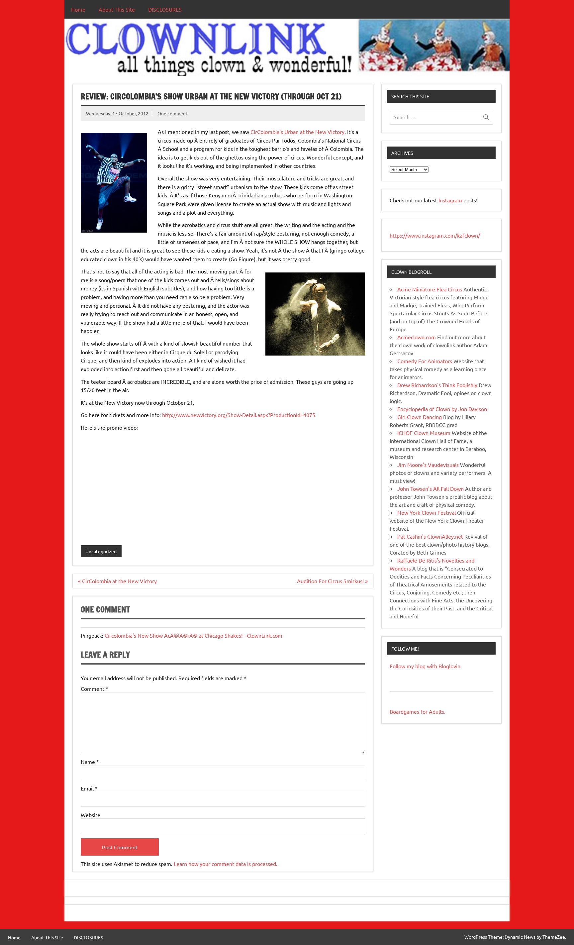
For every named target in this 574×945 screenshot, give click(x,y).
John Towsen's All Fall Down (430, 488)
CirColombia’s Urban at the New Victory (296, 131)
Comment (94, 688)
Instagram (450, 200)
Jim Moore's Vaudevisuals (428, 464)
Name (90, 761)
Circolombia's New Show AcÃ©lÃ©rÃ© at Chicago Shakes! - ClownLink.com (193, 635)
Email (89, 788)
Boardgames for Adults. (417, 711)
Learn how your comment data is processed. (225, 863)
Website (90, 814)
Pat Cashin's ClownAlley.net (430, 536)
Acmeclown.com (416, 337)
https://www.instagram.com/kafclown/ (435, 235)
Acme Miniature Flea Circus (429, 289)
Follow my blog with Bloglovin (425, 666)
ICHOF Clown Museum (423, 432)
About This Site (117, 9)
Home (78, 9)
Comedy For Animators (424, 361)
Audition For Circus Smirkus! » (332, 581)
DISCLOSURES (165, 9)
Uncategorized (101, 551)
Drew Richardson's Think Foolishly (437, 384)
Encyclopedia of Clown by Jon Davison (442, 408)
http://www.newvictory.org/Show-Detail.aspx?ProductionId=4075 (238, 414)
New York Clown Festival (426, 512)
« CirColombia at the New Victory (117, 581)
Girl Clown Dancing (419, 416)
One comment (172, 113)
